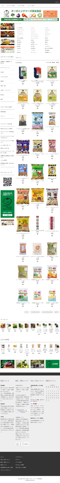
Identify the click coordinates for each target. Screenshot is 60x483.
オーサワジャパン (20, 29)
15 (51, 312)
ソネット (18, 50)
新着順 (57, 62)
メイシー (46, 36)
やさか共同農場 (20, 38)
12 (43, 312)
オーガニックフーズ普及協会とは (7, 132)
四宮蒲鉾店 (19, 42)
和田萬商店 (33, 48)
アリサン (32, 27)
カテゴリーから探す (11, 5)
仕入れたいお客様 (20, 464)
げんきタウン (47, 29)
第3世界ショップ (34, 44)
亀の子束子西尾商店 (49, 48)
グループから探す (21, 5)
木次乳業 (18, 48)
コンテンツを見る (30, 5)
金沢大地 (18, 40)
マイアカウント (19, 457)
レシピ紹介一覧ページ (6, 145)
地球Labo (19, 52)
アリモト (46, 27)
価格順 (53, 62)
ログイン (18, 459)
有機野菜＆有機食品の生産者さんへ (7, 156)
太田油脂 (18, 44)
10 (38, 312)
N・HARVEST (20, 27)
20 (55, 312)
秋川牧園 (32, 42)
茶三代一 (46, 44)
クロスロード (47, 46)
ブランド (20, 23)
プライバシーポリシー (6, 470)
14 (48, 312)
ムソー (18, 36)
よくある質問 (4, 160)
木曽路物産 (47, 50)
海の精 (46, 38)
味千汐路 (32, 46)
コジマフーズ (19, 31)
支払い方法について (5, 459)
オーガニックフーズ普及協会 (35, 478)
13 (46, 312)
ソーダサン (33, 50)
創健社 (46, 42)
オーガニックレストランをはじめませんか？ (7, 137)
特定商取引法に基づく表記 (7, 467)
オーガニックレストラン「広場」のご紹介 (7, 152)
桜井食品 (46, 40)
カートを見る (19, 462)
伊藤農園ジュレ (48, 52)
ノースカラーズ (20, 34)
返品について (4, 464)
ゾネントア (33, 31)
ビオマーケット (48, 34)
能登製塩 (18, 46)
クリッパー (33, 29)
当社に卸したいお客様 (21, 467)
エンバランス (33, 52)
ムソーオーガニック (35, 36)
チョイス (46, 31)
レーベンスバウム (34, 38)
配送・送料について (5, 462)
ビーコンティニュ (34, 34)
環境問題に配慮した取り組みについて (7, 164)
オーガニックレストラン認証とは (7, 141)
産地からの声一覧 (5, 148)
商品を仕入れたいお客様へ (7, 128)
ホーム (3, 5)
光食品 (32, 40)
